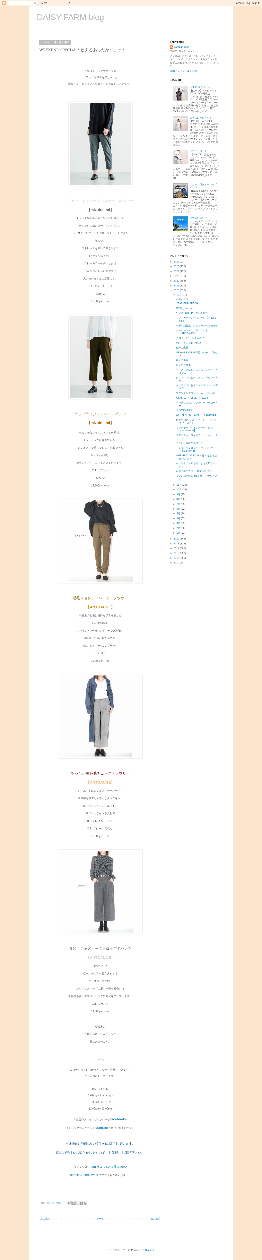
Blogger (149, 1250)
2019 (177, 538)
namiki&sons (181, 47)
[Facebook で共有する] (81, 1203)
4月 (178, 518)
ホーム (100, 1218)
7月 (178, 504)
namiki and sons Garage (107, 1166)
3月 (178, 523)
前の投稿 (155, 1218)
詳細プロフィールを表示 (183, 70)
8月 (178, 499)
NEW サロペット (185, 308)
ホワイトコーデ (198, 151)
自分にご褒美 (183, 365)
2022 (177, 280)
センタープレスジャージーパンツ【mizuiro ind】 (194, 449)
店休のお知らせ (198, 217)
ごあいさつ (182, 298)
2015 (177, 557)
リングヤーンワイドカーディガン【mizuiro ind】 (194, 429)
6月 (178, 508)
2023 (177, 276)
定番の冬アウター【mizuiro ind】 (194, 471)
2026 (177, 261)
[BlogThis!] (73, 1203)
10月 (179, 489)
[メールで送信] (70, 1203)
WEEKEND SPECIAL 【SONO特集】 (196, 415)
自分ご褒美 (182, 347)
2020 (177, 290)
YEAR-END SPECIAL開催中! (192, 313)
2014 (177, 562)
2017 (177, 548)
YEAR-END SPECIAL (188, 303)
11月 (179, 484)
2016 (177, 553)
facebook (117, 1119)
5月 (178, 513)
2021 (177, 285)
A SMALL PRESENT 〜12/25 (192, 397)
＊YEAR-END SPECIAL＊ (190, 338)
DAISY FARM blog (70, 17)
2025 (177, 266)
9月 (178, 494)
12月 (179, 294)
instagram (100, 1127)
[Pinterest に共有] (85, 1203)
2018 (177, 543)
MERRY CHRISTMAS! (188, 343)
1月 (178, 532)
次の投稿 (45, 1218)
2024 (177, 271)
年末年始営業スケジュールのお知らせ (197, 325)
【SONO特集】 (184, 410)
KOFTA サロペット (200, 87)
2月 (178, 528)
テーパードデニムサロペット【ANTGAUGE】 (192, 332)
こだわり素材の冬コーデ (189, 443)
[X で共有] (77, 1203)
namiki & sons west (84, 1175)
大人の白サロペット (201, 117)
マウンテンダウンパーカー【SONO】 (197, 393)
